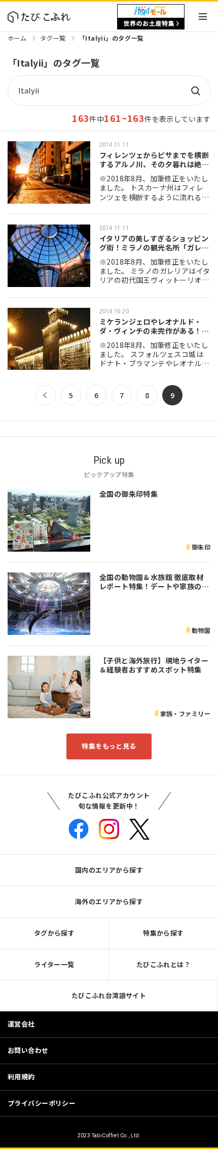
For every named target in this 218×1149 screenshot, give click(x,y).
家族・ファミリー (185, 713)
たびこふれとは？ (163, 964)
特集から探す (163, 933)
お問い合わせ (28, 1050)
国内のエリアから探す (109, 870)
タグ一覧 (52, 38)
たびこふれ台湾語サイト (109, 995)
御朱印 (201, 546)
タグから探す (54, 933)
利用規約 (21, 1076)
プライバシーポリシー (42, 1103)
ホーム (17, 38)
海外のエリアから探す (109, 901)
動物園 (201, 630)
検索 (195, 90)
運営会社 (21, 1024)
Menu (203, 16)
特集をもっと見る (109, 746)
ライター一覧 (54, 964)
